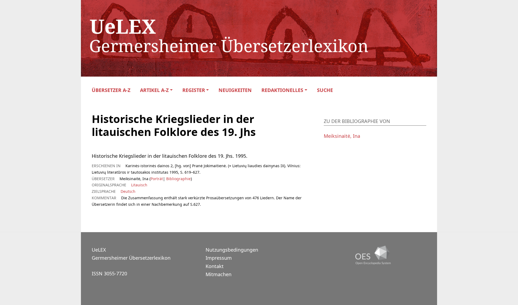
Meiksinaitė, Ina (342, 136)
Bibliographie (178, 178)
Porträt (157, 178)
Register (193, 90)
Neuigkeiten (235, 90)
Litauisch (139, 184)
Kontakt (215, 266)
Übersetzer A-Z (111, 90)
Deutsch (128, 191)
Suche (325, 90)
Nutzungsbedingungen (232, 249)
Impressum (219, 258)
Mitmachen (218, 274)
